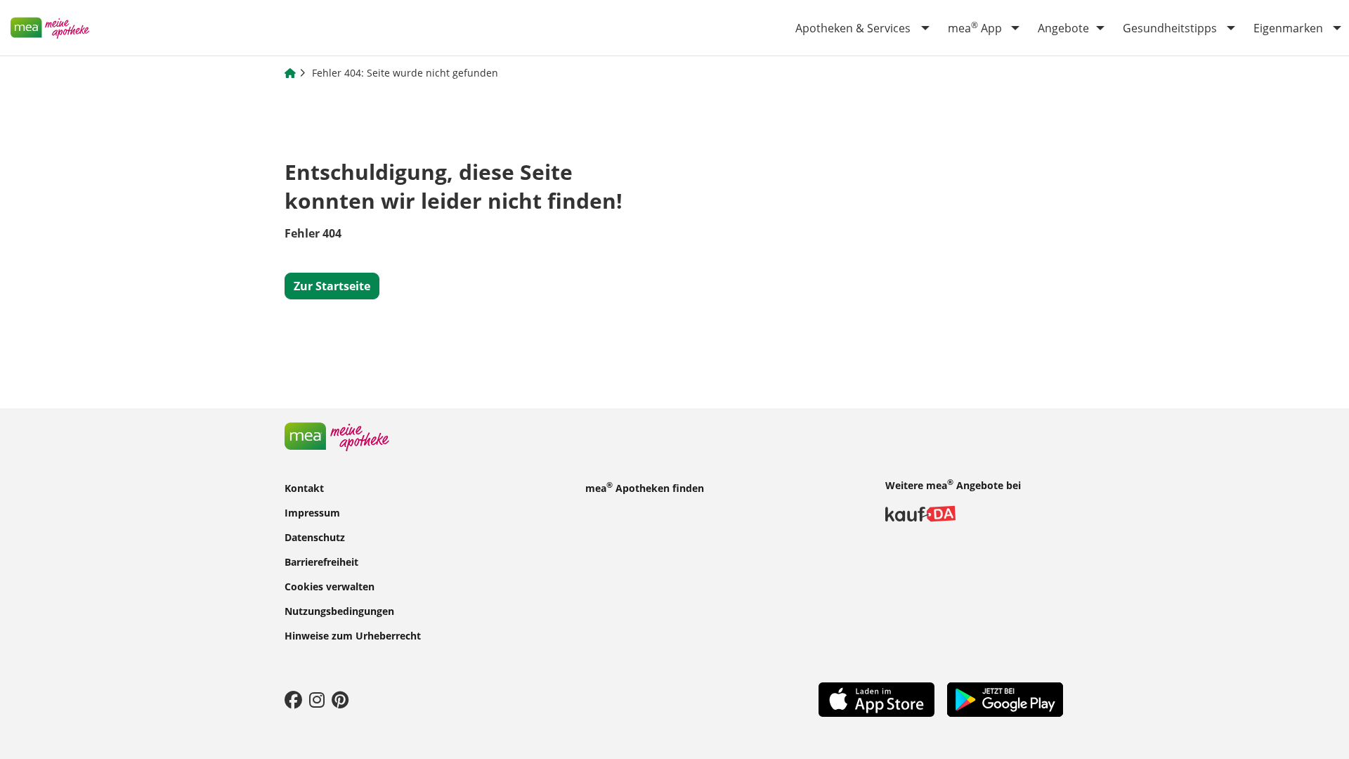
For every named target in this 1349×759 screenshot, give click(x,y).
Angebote (1063, 28)
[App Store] (876, 698)
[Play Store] (1005, 698)
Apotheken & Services (853, 28)
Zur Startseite (332, 286)
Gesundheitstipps (1170, 28)
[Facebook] (293, 699)
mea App (975, 27)
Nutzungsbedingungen (339, 610)
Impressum (312, 512)
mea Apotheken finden (644, 487)
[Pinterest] (340, 699)
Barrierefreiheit (321, 561)
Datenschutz (315, 536)
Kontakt (304, 487)
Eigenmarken (1288, 28)
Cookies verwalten (329, 585)
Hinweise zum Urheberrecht (353, 635)
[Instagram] (317, 699)
